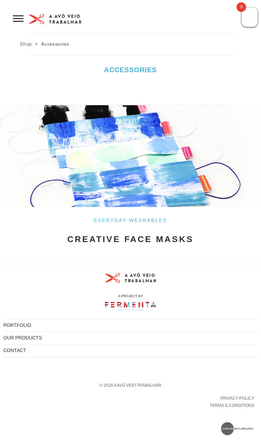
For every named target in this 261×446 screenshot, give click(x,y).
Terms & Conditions (232, 405)
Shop (26, 44)
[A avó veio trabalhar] (55, 20)
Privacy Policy (237, 398)
